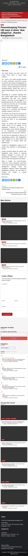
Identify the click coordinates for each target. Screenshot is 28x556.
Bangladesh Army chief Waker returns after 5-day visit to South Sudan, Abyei (13, 378)
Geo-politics (8, 12)
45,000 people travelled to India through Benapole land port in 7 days (16, 192)
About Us (10, 4)
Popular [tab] (7, 351)
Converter (23, 3)
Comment (4, 284)
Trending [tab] (14, 351)
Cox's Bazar (8, 418)
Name (3, 300)
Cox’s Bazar (20, 12)
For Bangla (5, 3)
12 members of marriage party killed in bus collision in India (13, 188)
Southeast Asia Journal (15, 38)
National (3, 376)
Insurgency (18, 16)
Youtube (18, 3)
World (2, 24)
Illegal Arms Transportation (9, 16)
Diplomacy (15, 14)
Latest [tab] (3, 351)
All (26, 552)
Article (12, 12)
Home (3, 12)
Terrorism (4, 17)
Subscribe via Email (17, 4)
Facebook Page (12, 3)
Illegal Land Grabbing (7, 14)
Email (16, 300)
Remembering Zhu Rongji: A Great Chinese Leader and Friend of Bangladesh (13, 387)
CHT (15, 12)
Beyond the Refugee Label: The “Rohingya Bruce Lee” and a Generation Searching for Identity (13, 360)
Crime (8, 17)
